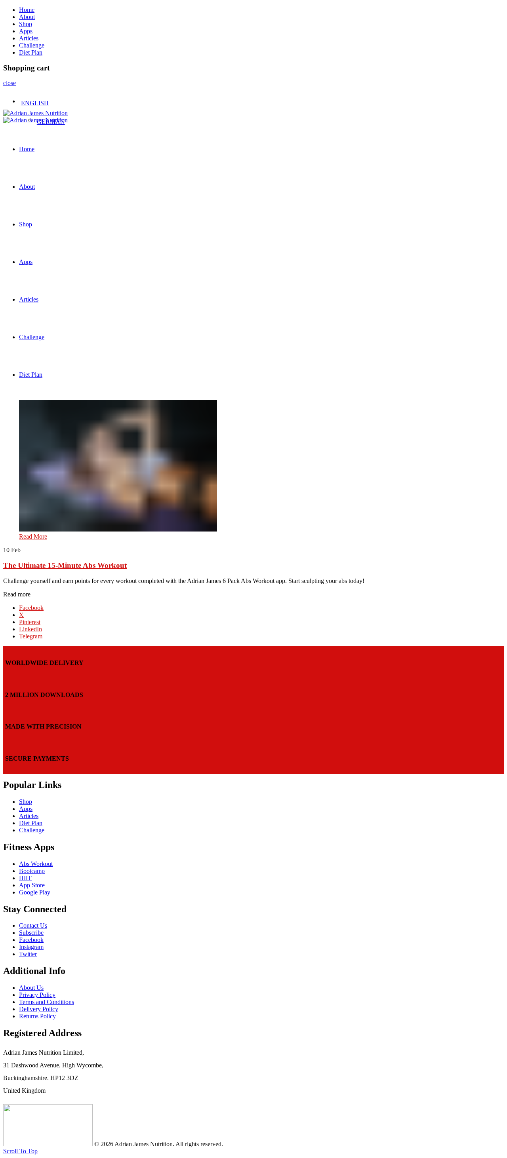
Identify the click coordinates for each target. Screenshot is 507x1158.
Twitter (28, 954)
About (27, 16)
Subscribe (31, 932)
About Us (31, 987)
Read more (16, 594)
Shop (25, 24)
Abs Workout (36, 863)
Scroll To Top (20, 1151)
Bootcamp (32, 871)
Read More (33, 536)
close (9, 83)
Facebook (31, 939)
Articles (28, 38)
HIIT (25, 878)
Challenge (31, 45)
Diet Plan (30, 52)
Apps (25, 31)
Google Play (34, 892)
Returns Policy (37, 1016)
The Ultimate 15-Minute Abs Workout (65, 565)
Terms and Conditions (46, 1002)
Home (26, 9)
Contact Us (33, 925)
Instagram (31, 946)
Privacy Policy (37, 994)
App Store (32, 885)
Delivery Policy (38, 1009)
